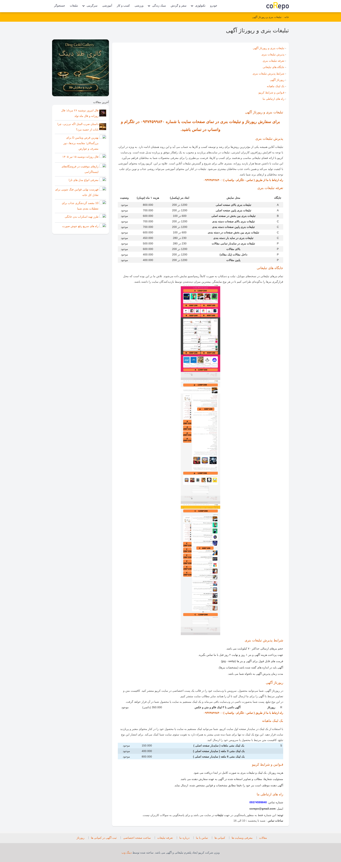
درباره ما (184, 837)
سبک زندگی (159, 5)
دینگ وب (127, 852)
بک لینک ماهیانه (275, 86)
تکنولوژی (200, 5)
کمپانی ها (220, 837)
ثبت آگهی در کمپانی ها (104, 837)
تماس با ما (202, 837)
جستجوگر (59, 5)
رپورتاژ (80, 837)
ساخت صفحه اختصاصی (137, 837)
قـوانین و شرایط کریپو (271, 92)
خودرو (213, 5)
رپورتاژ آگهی (277, 79)
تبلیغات (74, 5)
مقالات (263, 837)
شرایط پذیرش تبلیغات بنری (268, 73)
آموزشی (107, 5)
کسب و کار (123, 5)
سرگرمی (92, 5)
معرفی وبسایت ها (242, 837)
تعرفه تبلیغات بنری (273, 60)
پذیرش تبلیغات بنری (272, 54)
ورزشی (139, 5)
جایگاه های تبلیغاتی (273, 67)
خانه (286, 17)
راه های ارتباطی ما (273, 98)
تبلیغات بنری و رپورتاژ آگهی (267, 17)
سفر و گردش (178, 5)
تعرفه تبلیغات (165, 837)
